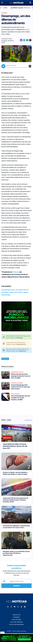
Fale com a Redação (16, 622)
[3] (16, 487)
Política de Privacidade (16, 624)
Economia (4, 12)
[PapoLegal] (21, 40)
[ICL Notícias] (16, 2)
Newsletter (16, 614)
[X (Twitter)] (30, 40)
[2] (16, 461)
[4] (16, 514)
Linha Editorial (16, 619)
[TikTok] (21, 606)
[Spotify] (25, 606)
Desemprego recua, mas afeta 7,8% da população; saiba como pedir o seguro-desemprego (15, 292)
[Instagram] (8, 606)
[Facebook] (27, 40)
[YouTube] (14, 606)
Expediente (16, 617)
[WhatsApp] (24, 40)
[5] (16, 540)
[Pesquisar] (30, 2)
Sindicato (15, 272)
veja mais (27, 420)
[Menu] (2, 2)
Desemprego (5, 358)
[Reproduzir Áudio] (3, 66)
